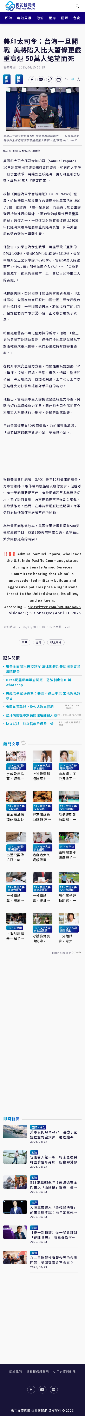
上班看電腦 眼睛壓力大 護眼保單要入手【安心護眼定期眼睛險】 (41, 776)
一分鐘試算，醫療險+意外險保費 (15, 898)
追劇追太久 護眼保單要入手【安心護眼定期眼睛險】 (41, 857)
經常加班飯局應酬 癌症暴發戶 (42, 817)
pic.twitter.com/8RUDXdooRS (54, 606)
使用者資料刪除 (64, 1371)
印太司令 (56, 642)
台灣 (39, 642)
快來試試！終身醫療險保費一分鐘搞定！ (31, 723)
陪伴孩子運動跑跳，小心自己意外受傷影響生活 (67, 898)
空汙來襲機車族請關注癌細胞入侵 (31, 715)
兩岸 (52, 17)
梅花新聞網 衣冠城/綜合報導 (21, 151)
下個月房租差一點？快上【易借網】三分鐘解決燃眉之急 (16, 936)
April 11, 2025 (68, 612)
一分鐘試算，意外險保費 (67, 938)
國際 (64, 17)
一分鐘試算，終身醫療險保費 (41, 898)
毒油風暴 (24, 17)
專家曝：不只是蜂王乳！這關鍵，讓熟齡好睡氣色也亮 (67, 776)
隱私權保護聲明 (37, 1371)
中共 (24, 642)
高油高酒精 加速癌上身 (15, 817)
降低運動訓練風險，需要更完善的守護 (67, 817)
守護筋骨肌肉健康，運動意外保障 (41, 938)
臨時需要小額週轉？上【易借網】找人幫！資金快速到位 (67, 855)
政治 (40, 17)
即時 (8, 17)
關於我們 (15, 1371)
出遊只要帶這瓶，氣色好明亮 (15, 857)
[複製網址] (49, 79)
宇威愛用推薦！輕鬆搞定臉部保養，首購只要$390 (15, 776)
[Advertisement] (42, 1045)
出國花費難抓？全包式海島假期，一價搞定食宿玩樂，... (35, 706)
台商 (76, 17)
